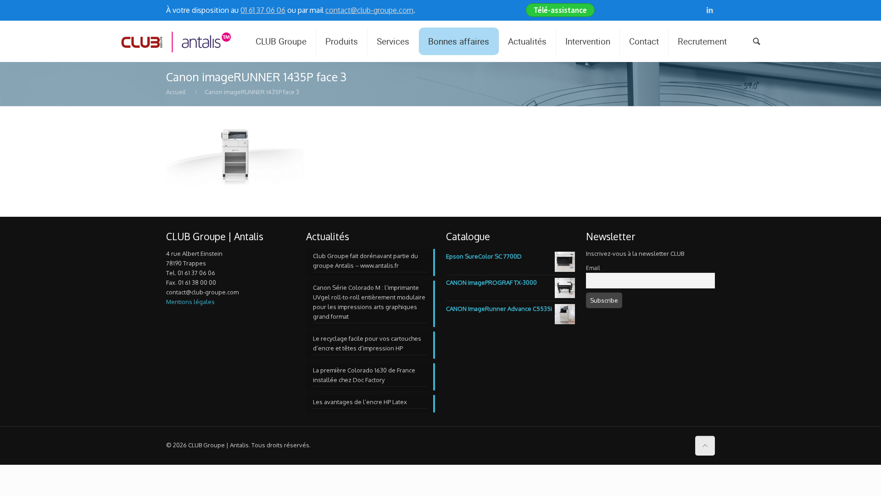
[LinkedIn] (710, 10)
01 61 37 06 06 (262, 10)
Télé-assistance (560, 10)
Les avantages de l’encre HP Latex (360, 402)
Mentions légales (190, 301)
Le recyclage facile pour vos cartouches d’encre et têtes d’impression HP (367, 343)
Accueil (176, 92)
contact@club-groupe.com (369, 10)
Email (593, 268)
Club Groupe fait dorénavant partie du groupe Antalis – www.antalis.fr (365, 260)
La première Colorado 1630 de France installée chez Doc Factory (364, 374)
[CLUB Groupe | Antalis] (175, 41)
